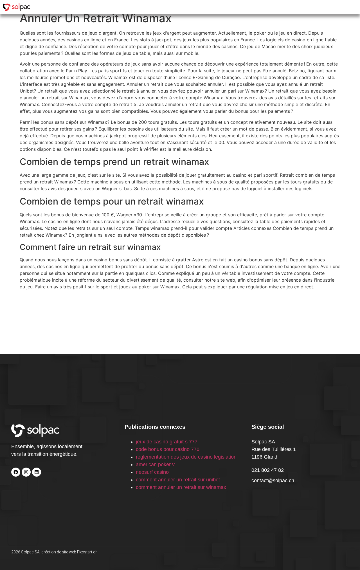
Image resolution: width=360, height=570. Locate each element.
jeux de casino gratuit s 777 (166, 442)
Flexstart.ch (87, 552)
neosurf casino (152, 472)
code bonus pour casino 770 (167, 449)
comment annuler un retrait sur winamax (181, 487)
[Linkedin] (36, 472)
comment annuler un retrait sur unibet (178, 480)
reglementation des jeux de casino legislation (186, 457)
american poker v (155, 464)
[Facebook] (15, 472)
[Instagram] (26, 472)
